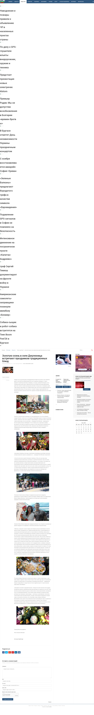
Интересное (81, 1)
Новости (16, 1)
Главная (10, 1)
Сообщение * (4, 666)
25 (85, 431)
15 (78, 429)
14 (76, 429)
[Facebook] (3, 652)
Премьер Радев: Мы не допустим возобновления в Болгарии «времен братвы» (8, 111)
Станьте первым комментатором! (28, 363)
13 (90, 427)
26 (88, 431)
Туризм (50, 1)
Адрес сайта (4, 687)
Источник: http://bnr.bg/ (18, 639)
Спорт (55, 1)
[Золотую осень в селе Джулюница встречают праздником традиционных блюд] (32, 413)
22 (78, 431)
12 (88, 427)
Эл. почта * (4, 683)
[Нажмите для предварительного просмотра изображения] (26, 370)
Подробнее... (58, 386)
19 (88, 429)
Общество (23, 1)
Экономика (43, 1)
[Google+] (9, 652)
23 (81, 431)
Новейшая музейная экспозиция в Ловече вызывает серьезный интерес (84, 401)
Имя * (3, 679)
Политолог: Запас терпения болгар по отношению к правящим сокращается (64, 391)
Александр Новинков (87, 380)
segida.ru (50, 706)
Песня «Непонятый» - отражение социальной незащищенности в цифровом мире (83, 405)
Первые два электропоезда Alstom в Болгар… (66, 381)
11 (85, 427)
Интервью (73, 1)
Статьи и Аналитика (64, 1)
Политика (36, 1)
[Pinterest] (13, 652)
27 (90, 431)
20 (90, 429)
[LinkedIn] (16, 652)
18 (85, 429)
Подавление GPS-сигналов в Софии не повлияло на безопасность (7, 222)
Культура (30, 1)
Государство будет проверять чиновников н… (59, 381)
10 (83, 427)
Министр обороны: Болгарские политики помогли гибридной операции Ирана (63, 396)
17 (83, 429)
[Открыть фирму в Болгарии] (63, 364)
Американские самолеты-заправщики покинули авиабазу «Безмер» (83, 396)
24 (83, 431)
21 (76, 431)
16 (81, 429)
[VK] (19, 652)
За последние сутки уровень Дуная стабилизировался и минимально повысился (63, 401)
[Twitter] (6, 652)
